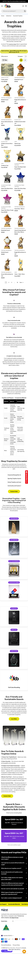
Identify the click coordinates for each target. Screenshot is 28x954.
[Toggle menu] (2, 6)
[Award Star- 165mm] (20, 199)
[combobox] (14, 11)
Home (2, 15)
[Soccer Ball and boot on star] (7, 112)
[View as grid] (21, 60)
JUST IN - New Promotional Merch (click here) (14, 1)
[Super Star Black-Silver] (7, 177)
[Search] (25, 11)
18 (17, 282)
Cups (15, 141)
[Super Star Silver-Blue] (20, 177)
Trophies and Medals (19, 77)
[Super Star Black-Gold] (20, 156)
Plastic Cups (17, 119)
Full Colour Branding (10, 948)
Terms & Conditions (6, 945)
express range (12, 44)
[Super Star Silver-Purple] (7, 199)
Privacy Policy (16, 945)
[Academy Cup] (7, 156)
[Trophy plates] (7, 70)
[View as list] (25, 60)
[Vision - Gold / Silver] (20, 264)
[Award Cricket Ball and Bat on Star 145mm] (20, 220)
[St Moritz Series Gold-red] (20, 112)
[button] (26, 477)
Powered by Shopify (21, 948)
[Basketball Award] (20, 70)
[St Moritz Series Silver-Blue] (7, 134)
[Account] (23, 6)
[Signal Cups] (20, 134)
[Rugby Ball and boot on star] (20, 90)
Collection (8, 15)
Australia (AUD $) (7, 935)
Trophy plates (4, 77)
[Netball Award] (7, 90)
